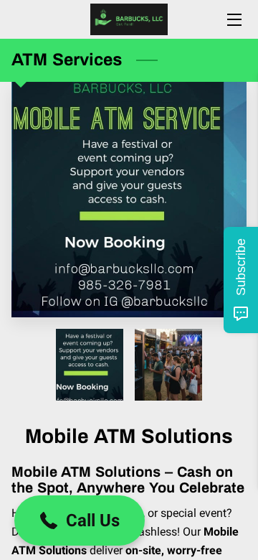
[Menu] (233, 20)
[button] (79, 520)
